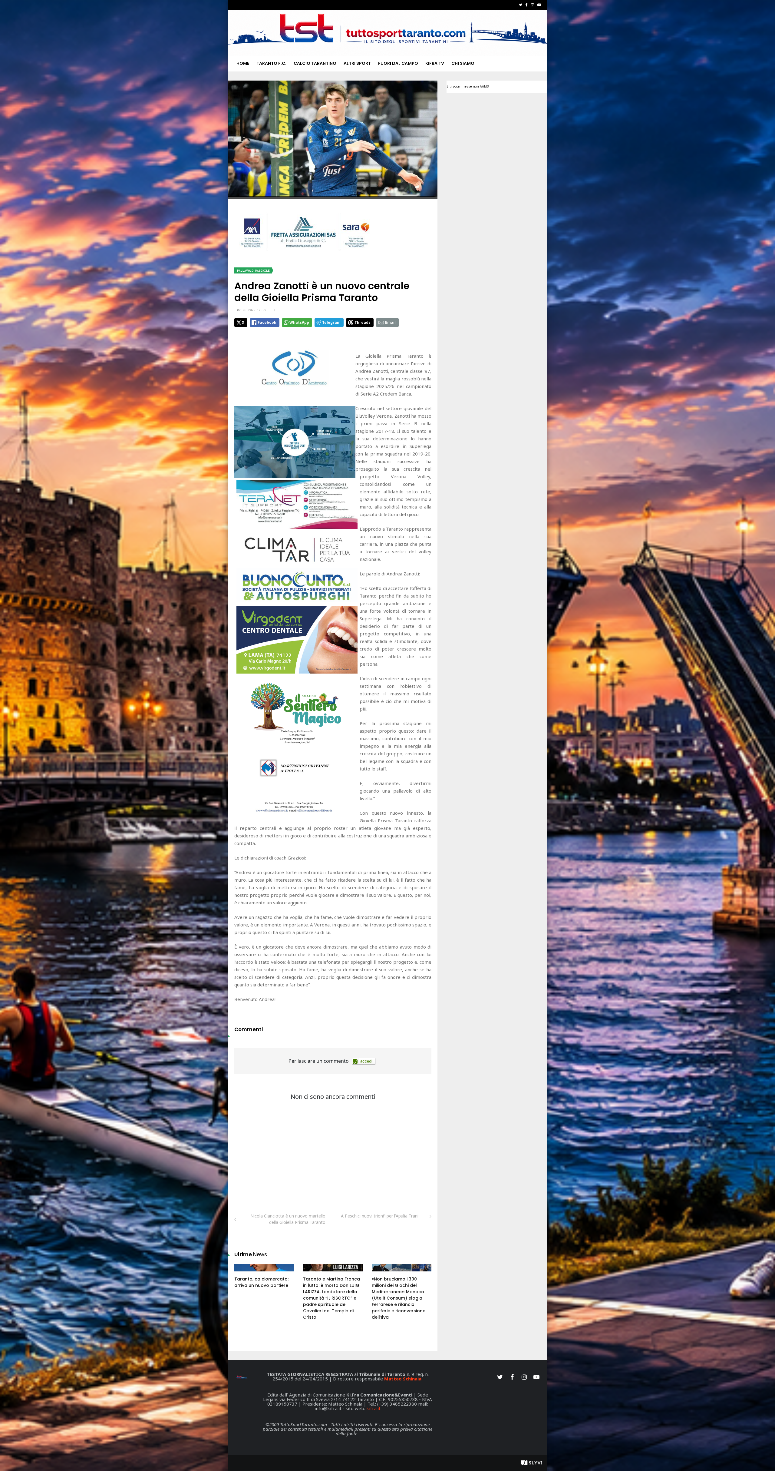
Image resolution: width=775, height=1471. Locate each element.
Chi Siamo (462, 63)
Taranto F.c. (271, 63)
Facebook (267, 322)
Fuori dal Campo (398, 63)
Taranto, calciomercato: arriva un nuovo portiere (261, 1282)
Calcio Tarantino (315, 63)
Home (242, 63)
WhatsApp (299, 322)
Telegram (331, 322)
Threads (363, 322)
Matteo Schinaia (402, 1379)
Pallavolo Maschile (253, 270)
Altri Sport (357, 63)
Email (390, 322)
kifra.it (373, 1408)
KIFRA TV (434, 63)
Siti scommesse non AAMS (468, 86)
